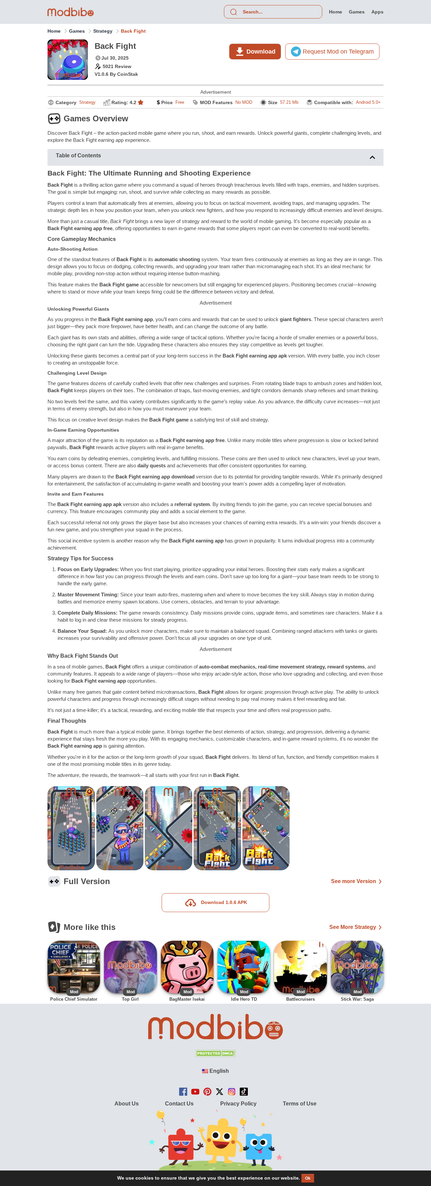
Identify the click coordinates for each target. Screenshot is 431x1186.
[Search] (233, 12)
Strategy (102, 31)
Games (77, 31)
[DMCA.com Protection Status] (215, 1055)
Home (54, 31)
